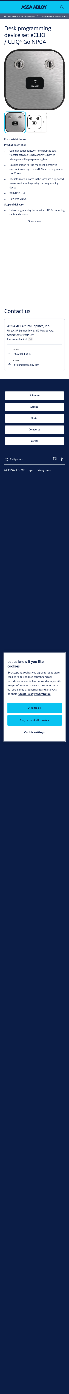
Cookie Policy (25, 693)
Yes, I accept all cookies (34, 720)
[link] (21, 16)
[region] (35, 697)
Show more (34, 221)
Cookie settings (34, 732)
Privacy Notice (42, 693)
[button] (55, 16)
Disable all (34, 707)
